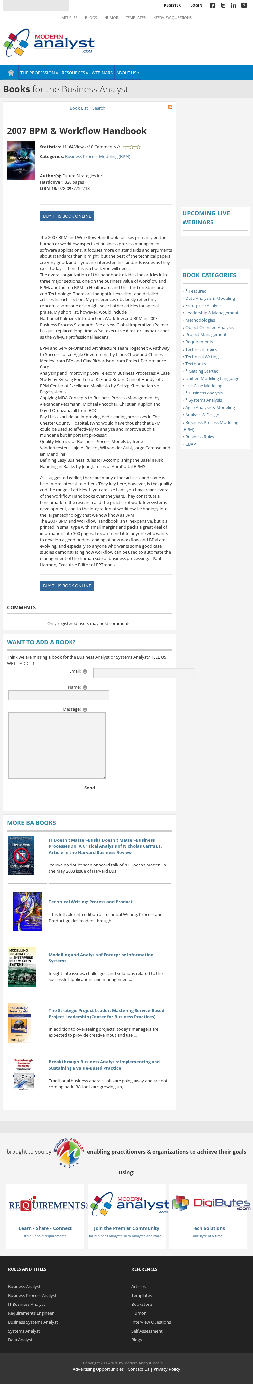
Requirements (199, 342)
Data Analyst (20, 1340)
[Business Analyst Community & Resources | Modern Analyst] (49, 42)
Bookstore (141, 1304)
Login (196, 5)
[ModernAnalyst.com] (130, 1204)
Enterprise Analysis (203, 305)
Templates (136, 18)
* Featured (196, 291)
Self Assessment (147, 1331)
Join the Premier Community (126, 1228)
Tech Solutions (208, 1228)
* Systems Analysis (203, 400)
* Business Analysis (204, 393)
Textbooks (195, 364)
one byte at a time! (208, 1235)
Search (98, 108)
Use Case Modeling (203, 386)
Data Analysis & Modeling (210, 298)
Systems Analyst (24, 1331)
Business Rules (199, 437)
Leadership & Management (212, 313)
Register (172, 5)
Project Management (206, 334)
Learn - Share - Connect (45, 1228)
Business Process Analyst (32, 1295)
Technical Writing (202, 357)
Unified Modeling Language (212, 378)
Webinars (102, 73)
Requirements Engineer (31, 1313)
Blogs (91, 18)
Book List (79, 108)
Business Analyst (24, 1286)
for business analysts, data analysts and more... (126, 1235)
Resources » (75, 73)
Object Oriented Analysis (209, 327)
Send (89, 788)
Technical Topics (201, 349)
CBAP (190, 444)
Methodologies (200, 320)
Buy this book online (67, 216)
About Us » (127, 73)
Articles (69, 18)
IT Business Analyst (26, 1304)
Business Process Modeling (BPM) (97, 156)
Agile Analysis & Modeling (210, 407)
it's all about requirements (45, 1235)
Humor (111, 18)
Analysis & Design (202, 415)
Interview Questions (172, 18)
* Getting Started (202, 371)
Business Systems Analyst (33, 1322)
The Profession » (39, 73)
